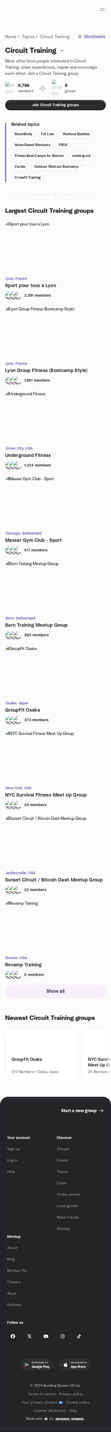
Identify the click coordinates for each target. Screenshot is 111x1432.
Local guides (67, 1206)
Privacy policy (71, 1394)
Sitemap (63, 1229)
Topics (28, 37)
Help (11, 1172)
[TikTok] (79, 1336)
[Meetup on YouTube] (46, 1336)
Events (62, 1160)
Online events (69, 1194)
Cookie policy (78, 1402)
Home (10, 37)
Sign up (13, 1149)
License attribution (50, 1411)
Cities (62, 1183)
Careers (14, 1282)
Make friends (68, 1217)
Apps (11, 1293)
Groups (63, 1149)
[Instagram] (62, 1336)
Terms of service (42, 1394)
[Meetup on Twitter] (29, 1336)
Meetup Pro (17, 1271)
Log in (12, 1160)
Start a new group (79, 1111)
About (12, 1248)
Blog (11, 1259)
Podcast (14, 1305)
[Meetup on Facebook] (13, 1336)
